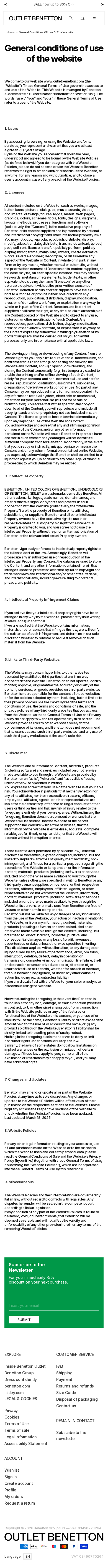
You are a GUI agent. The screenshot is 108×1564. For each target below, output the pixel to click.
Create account (18, 1483)
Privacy (11, 1410)
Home (10, 32)
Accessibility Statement (25, 1443)
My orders (13, 1496)
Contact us (66, 1405)
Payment (64, 1379)
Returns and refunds (75, 1386)
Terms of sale (17, 1430)
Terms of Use (16, 1423)
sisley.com (14, 1392)
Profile (10, 1490)
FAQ (59, 1366)
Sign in (10, 1476)
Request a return (19, 1503)
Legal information (20, 1436)
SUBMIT (24, 1319)
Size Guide (66, 1392)
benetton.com (17, 1386)
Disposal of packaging (76, 1399)
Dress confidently (20, 1379)
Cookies (11, 1417)
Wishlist (11, 1470)
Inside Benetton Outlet (25, 1366)
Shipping (64, 1372)
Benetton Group (19, 1372)
